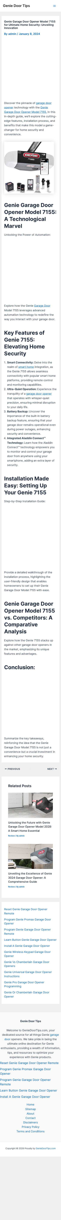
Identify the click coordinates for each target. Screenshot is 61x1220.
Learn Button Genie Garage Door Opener (30, 939)
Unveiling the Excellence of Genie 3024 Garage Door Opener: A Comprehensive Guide (30, 877)
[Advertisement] (30, 69)
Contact (30, 1118)
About (30, 1113)
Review (11, 836)
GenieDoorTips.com (46, 1148)
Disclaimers (30, 1122)
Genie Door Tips (16, 6)
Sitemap (30, 1109)
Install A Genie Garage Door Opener (27, 945)
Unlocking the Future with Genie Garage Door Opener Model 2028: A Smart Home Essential (30, 826)
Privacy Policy (30, 1126)
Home (30, 1104)
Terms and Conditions (30, 1131)
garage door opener (39, 393)
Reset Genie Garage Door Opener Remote (29, 1063)
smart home (26, 366)
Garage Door (42, 305)
